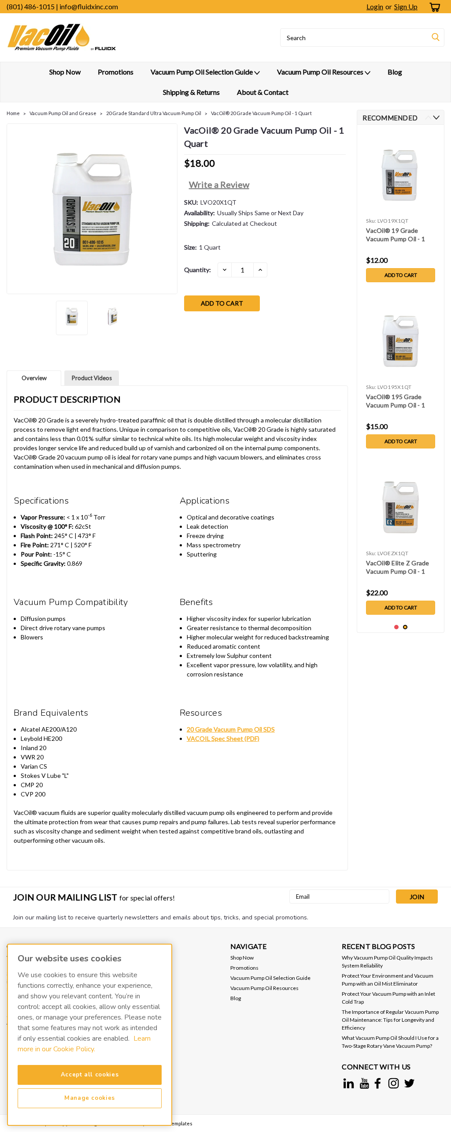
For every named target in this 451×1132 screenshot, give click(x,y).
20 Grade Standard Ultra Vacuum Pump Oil (153, 113)
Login (374, 6)
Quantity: (197, 269)
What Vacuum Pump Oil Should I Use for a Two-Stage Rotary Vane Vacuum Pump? (390, 1042)
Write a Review (219, 184)
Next (169, 208)
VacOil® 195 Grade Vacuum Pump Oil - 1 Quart (395, 401)
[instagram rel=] (393, 1083)
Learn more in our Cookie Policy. (84, 1044)
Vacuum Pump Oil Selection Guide (202, 71)
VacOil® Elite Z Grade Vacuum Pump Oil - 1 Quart (397, 567)
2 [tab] (405, 627)
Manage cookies (89, 1098)
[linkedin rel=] (348, 1083)
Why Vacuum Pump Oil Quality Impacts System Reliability (387, 961)
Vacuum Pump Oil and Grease (63, 113)
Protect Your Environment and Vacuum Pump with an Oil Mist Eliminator (387, 979)
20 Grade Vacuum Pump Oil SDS (231, 729)
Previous (14, 208)
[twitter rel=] (409, 1083)
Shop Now (65, 71)
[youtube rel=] (364, 1083)
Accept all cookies (90, 1075)
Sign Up (406, 6)
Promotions (115, 71)
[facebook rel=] (377, 1083)
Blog (395, 71)
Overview (34, 377)
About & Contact (262, 92)
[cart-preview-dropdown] (433, 6)
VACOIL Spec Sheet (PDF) (223, 738)
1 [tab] (396, 627)
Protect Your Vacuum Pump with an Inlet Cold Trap (388, 997)
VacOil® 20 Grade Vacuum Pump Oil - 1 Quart (261, 113)
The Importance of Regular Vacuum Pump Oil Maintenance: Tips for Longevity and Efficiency (390, 1020)
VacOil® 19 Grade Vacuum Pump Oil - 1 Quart (395, 235)
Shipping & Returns (191, 92)
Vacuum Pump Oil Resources (321, 71)
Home (13, 113)
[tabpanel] (401, 209)
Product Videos (92, 377)
